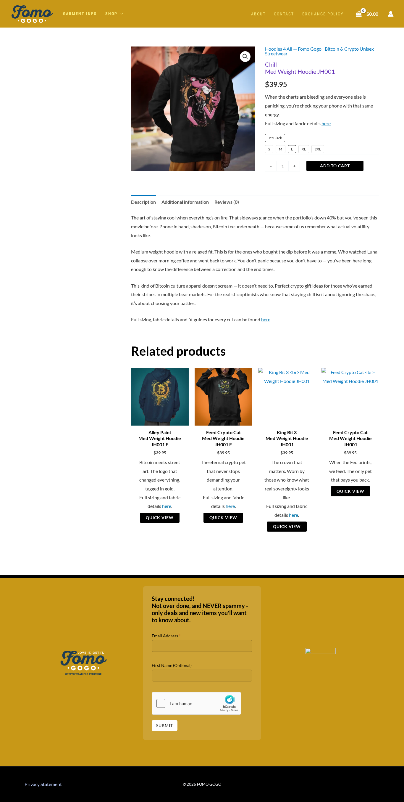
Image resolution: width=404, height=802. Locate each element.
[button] (120, 13)
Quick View (160, 517)
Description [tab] (143, 202)
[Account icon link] (391, 14)
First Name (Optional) (172, 665)
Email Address (166, 635)
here (326, 123)
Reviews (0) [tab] (226, 202)
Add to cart (335, 165)
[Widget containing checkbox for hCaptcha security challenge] (196, 703)
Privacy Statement (43, 784)
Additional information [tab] (185, 202)
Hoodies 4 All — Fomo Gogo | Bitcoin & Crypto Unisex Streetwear (319, 51)
